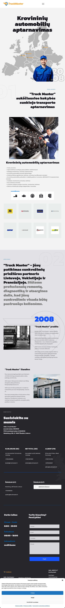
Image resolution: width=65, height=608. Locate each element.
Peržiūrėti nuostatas (32, 602)
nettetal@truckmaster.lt (31, 463)
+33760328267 (49, 463)
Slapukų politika (19, 606)
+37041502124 (8, 491)
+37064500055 (9, 459)
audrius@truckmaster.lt (11, 495)
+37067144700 (49, 459)
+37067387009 (29, 459)
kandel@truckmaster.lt (11, 463)
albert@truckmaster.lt (51, 467)
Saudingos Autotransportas (52, 576)
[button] (62, 580)
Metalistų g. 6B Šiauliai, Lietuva (13, 487)
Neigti (32, 597)
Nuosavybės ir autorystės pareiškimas (41, 606)
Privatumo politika (27, 606)
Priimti (32, 593)
